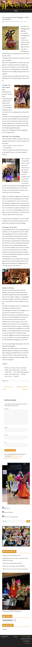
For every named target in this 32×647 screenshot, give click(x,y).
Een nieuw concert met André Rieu (20, 569)
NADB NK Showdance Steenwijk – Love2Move (13, 558)
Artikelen (6, 380)
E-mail (6, 435)
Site (5, 442)
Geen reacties (24, 21)
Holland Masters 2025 (15, 555)
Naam (6, 427)
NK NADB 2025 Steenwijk (16, 563)
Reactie (6, 408)
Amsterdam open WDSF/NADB (17, 566)
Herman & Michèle (8, 512)
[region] (16, 483)
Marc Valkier (6, 21)
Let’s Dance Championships (11, 517)
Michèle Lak (7, 508)
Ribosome (24, 636)
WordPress (27, 643)
